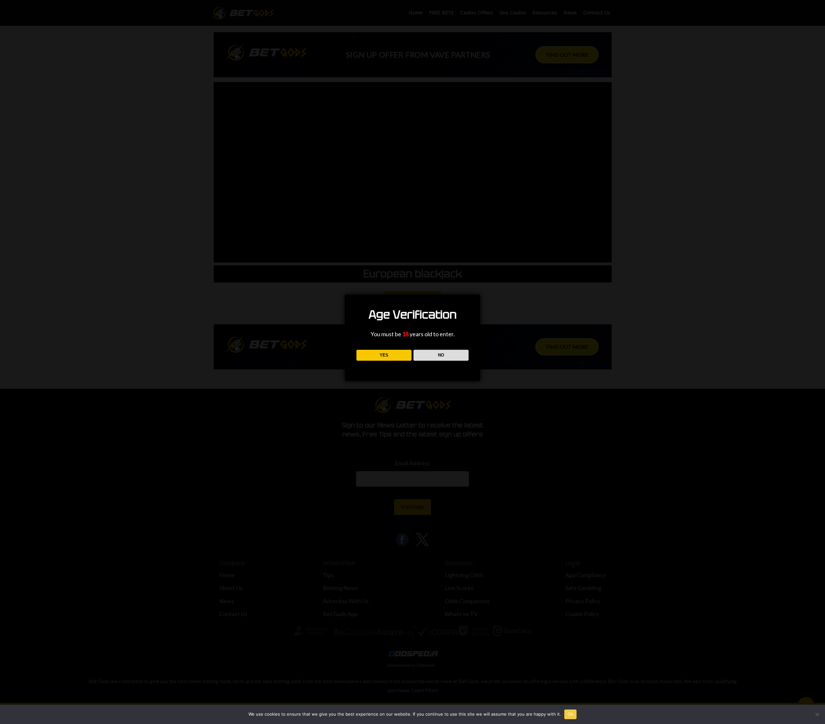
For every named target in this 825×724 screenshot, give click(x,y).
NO (441, 355)
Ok (570, 714)
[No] (817, 714)
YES (384, 355)
